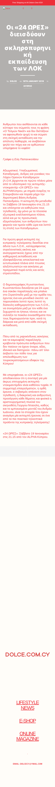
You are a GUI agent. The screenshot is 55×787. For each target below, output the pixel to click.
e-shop (27, 720)
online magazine (27, 736)
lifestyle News (27, 705)
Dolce (13, 81)
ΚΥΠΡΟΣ (28, 86)
